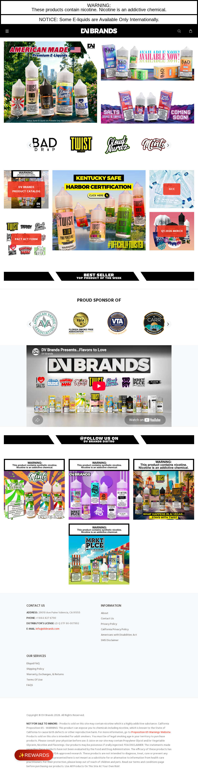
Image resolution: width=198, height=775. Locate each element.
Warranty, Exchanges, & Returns (45, 674)
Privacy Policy (109, 624)
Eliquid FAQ (33, 663)
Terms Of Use (34, 680)
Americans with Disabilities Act (119, 635)
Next (17, 117)
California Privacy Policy (115, 629)
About (104, 613)
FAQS (29, 685)
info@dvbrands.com (47, 629)
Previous (9, 117)
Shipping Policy (35, 669)
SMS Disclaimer (110, 640)
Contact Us (107, 618)
